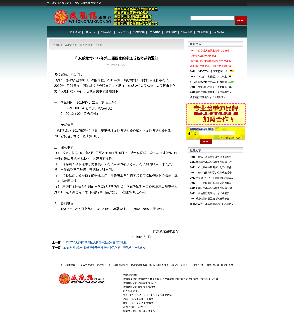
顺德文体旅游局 (139, 265)
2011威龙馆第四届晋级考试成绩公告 (209, 198)
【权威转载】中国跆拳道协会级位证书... (211, 61)
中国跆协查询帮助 (230, 137)
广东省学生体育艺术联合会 (92, 265)
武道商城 (203, 32)
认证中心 (123, 32)
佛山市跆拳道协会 (158, 265)
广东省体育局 (68, 265)
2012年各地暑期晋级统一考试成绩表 (209, 193)
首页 (77, 2)
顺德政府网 (213, 265)
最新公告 (91, 32)
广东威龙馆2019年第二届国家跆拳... (209, 81)
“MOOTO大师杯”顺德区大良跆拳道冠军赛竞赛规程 (95, 242)
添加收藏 (85, 2)
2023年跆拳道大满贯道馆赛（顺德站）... (211, 50)
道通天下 (185, 265)
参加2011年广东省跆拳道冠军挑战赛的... (211, 203)
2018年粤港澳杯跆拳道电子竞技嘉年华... (211, 87)
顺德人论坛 (198, 265)
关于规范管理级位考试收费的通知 (208, 97)
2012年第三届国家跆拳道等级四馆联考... (211, 183)
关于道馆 (75, 32)
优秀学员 (155, 32)
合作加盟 (219, 32)
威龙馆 (68, 44)
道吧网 (174, 265)
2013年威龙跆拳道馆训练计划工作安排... (211, 167)
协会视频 (187, 32)
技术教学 (139, 32)
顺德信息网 (227, 265)
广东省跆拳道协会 (118, 265)
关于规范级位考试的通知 (203, 55)
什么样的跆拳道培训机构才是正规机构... (211, 66)
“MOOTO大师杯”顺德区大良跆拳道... (209, 76)
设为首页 (96, 2)
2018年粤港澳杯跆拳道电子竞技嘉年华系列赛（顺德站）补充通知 (104, 247)
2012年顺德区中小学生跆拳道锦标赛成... (211, 177)
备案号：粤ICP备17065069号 (139, 311)
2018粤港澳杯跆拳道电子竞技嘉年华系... (211, 92)
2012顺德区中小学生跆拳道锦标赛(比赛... (212, 188)
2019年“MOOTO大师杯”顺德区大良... (209, 71)
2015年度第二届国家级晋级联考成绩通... (211, 157)
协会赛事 (107, 32)
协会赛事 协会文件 (85, 44)
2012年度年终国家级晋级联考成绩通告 (211, 172)
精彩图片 (171, 32)
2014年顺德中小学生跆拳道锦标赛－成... (211, 162)
